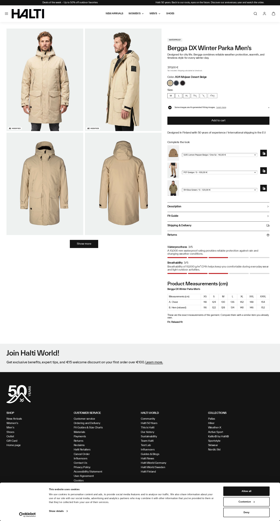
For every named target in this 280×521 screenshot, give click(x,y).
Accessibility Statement (88, 471)
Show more (84, 243)
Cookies (79, 480)
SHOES (170, 13)
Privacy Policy (82, 467)
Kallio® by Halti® (218, 436)
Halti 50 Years (149, 423)
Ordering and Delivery (87, 423)
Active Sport (215, 432)
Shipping (181, 71)
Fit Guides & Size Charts (88, 427)
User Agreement (84, 476)
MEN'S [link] (153, 13)
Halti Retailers (82, 449)
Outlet (10, 436)
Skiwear (213, 445)
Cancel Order (82, 454)
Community (148, 419)
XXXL (212, 96)
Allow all (246, 491)
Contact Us (80, 463)
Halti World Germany (153, 463)
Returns (78, 441)
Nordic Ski (214, 449)
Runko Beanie (189, 150)
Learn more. (154, 362)
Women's (12, 423)
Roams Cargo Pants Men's (197, 168)
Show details (56, 511)
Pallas (211, 419)
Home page (13, 445)
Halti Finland (148, 471)
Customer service (84, 419)
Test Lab (146, 445)
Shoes (10, 432)
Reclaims (79, 445)
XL (186, 96)
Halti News (147, 458)
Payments (80, 436)
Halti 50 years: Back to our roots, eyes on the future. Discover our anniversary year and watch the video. (210, 2)
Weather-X (214, 427)
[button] (6, 14)
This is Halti (147, 427)
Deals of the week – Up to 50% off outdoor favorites (70, 2)
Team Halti (147, 441)
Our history (147, 432)
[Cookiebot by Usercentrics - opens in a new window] (27, 514)
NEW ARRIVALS (114, 13)
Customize (245, 501)
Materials (79, 432)
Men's (10, 427)
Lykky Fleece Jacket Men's (197, 185)
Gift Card (11, 441)
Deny (246, 512)
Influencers (80, 458)
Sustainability (149, 436)
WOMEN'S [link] (134, 13)
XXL (195, 96)
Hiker (211, 423)
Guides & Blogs (150, 454)
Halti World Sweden (153, 467)
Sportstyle (214, 441)
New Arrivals (14, 419)
